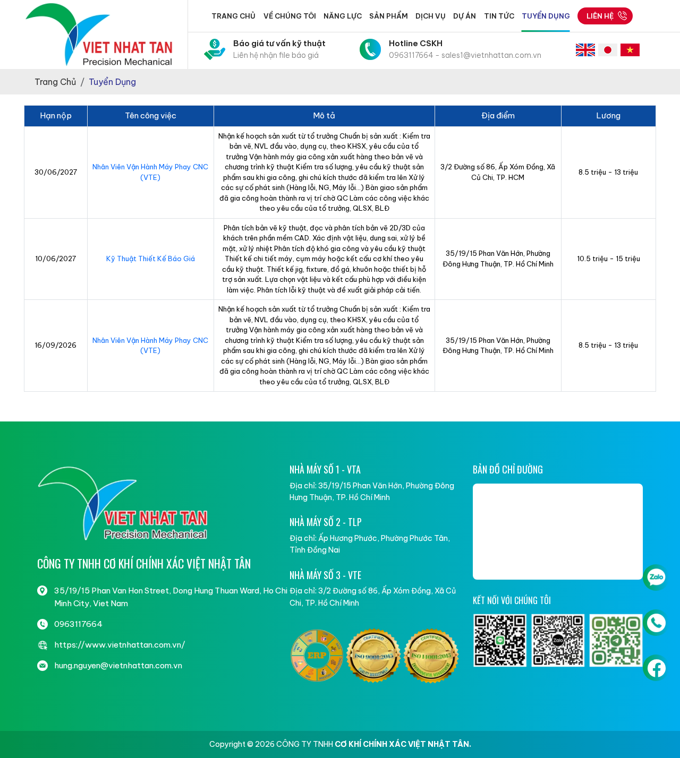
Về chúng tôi (290, 16)
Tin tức (499, 16)
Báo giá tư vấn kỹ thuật (279, 49)
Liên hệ (600, 16)
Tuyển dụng (546, 16)
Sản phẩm (388, 16)
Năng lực (343, 16)
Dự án (464, 16)
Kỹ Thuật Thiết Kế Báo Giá (150, 258)
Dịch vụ (430, 16)
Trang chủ (233, 16)
